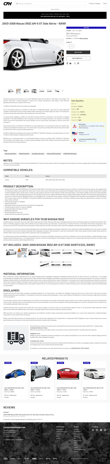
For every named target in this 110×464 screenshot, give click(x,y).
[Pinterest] (78, 63)
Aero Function (77, 440)
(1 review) (75, 38)
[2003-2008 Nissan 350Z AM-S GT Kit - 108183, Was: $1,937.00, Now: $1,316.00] (94, 374)
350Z (26, 180)
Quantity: (69, 42)
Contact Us (59, 434)
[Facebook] (67, 63)
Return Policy (59, 429)
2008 (63, 180)
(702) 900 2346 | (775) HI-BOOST (14, 439)
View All (76, 451)
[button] (83, 38)
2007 (60, 180)
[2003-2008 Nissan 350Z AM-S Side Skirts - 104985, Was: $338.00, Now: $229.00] (16, 374)
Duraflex (76, 429)
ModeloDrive (77, 431)
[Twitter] (75, 63)
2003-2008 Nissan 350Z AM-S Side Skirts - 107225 (40, 389)
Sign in (92, 3)
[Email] (70, 63)
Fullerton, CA (82, 141)
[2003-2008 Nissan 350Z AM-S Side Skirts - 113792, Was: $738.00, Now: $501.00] (68, 374)
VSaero (76, 436)
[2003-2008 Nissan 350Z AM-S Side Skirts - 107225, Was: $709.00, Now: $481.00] (42, 374)
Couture (76, 447)
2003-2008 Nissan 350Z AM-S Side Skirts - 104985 (14, 389)
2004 (50, 180)
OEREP (76, 442)
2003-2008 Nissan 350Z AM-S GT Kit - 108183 (93, 389)
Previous (4, 91)
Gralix (75, 445)
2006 (56, 180)
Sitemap (58, 438)
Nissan (7, 180)
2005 (53, 180)
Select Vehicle (55, 9)
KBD (75, 438)
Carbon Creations (78, 434)
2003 (47, 180)
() (106, 3)
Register (98, 3)
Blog (57, 436)
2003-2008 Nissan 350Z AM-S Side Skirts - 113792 (66, 389)
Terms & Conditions (61, 431)
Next (62, 91)
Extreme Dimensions (79, 449)
